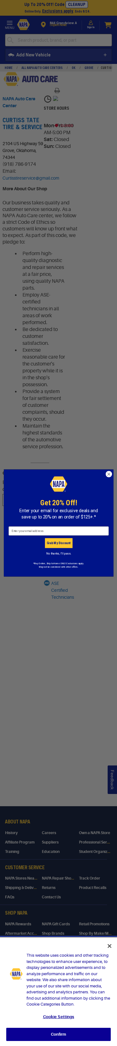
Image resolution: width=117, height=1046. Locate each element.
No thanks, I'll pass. (58, 553)
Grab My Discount (58, 543)
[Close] (109, 946)
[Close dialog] (108, 474)
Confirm (58, 1034)
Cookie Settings (58, 1016)
